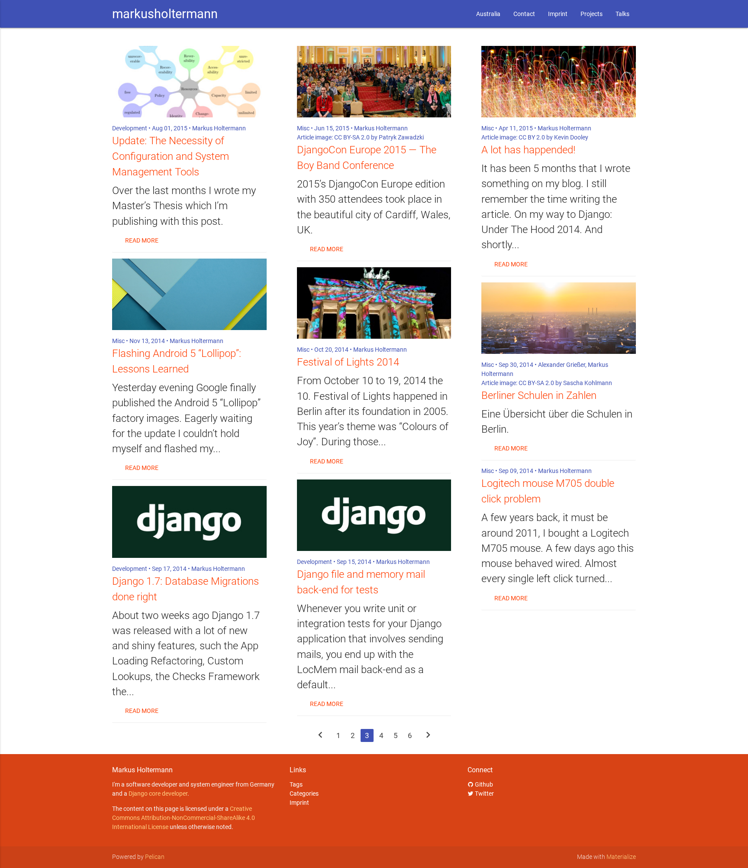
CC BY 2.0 (532, 137)
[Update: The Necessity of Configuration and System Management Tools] (189, 81)
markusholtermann (165, 13)
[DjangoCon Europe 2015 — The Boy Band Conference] (374, 81)
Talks (622, 13)
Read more (141, 240)
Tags (296, 784)
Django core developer (158, 793)
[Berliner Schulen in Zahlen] (558, 318)
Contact (524, 13)
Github (483, 784)
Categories (304, 793)
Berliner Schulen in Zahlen (538, 395)
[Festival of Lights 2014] (374, 303)
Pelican (154, 856)
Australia (488, 13)
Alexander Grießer (561, 364)
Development (129, 128)
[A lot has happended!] (558, 81)
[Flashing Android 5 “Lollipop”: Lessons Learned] (189, 294)
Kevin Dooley (571, 137)
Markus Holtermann (219, 128)
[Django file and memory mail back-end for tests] (374, 515)
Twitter (484, 793)
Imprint (557, 13)
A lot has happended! (528, 150)
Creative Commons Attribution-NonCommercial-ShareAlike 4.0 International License (183, 817)
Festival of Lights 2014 (348, 362)
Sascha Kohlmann (587, 382)
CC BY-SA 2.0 (352, 137)
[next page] (428, 736)
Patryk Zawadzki (401, 137)
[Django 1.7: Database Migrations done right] (189, 521)
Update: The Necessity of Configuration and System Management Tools (170, 156)
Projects (591, 13)
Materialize (621, 856)
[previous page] (320, 736)
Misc (118, 340)
